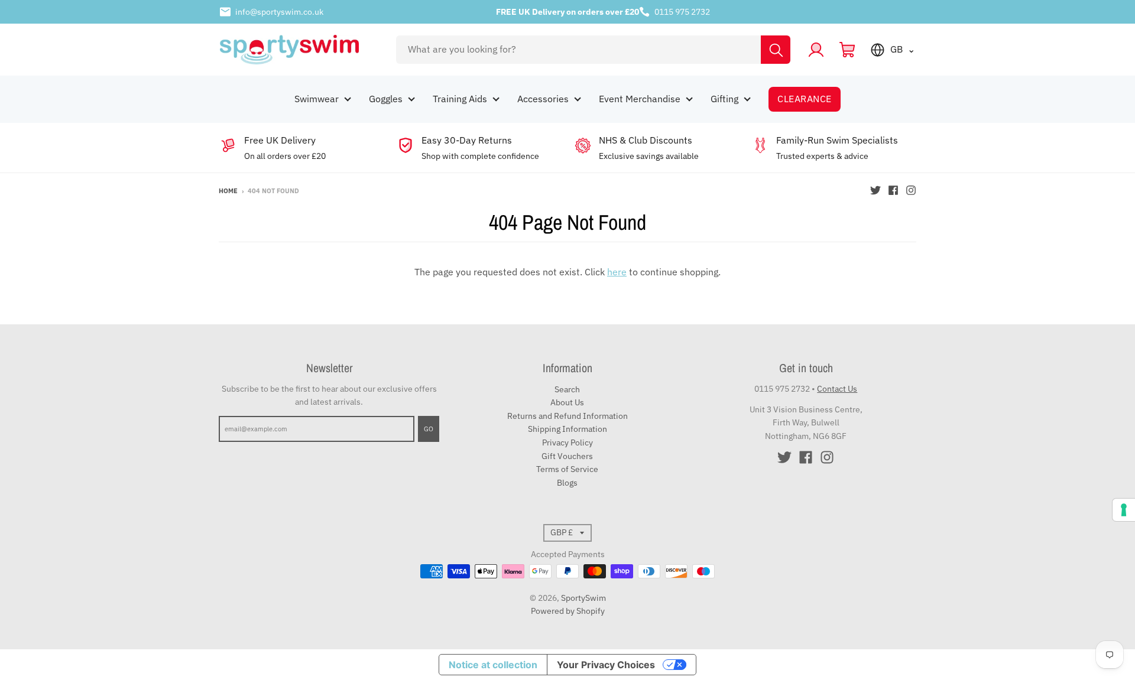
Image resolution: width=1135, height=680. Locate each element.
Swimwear (316, 99)
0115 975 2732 (682, 11)
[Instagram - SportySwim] (911, 190)
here (617, 272)
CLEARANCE (804, 99)
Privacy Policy (567, 442)
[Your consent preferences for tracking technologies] (1124, 510)
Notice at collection (493, 665)
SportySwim (583, 598)
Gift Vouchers (567, 456)
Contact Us (837, 388)
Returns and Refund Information (567, 416)
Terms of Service (567, 469)
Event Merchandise (639, 99)
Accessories (543, 99)
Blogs (567, 482)
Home (228, 191)
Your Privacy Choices (606, 665)
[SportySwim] (300, 49)
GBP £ (561, 532)
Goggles (386, 99)
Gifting (724, 99)
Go (428, 429)
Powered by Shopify (568, 611)
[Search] (775, 49)
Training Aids (460, 99)
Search (567, 389)
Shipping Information (567, 429)
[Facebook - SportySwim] (893, 190)
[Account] (816, 50)
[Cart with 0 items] (847, 50)
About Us (567, 402)
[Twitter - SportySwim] (875, 190)
